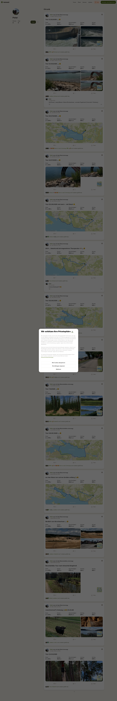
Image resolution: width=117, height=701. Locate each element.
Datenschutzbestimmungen (47, 357)
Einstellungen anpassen (58, 366)
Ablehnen (58, 369)
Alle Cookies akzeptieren (58, 362)
